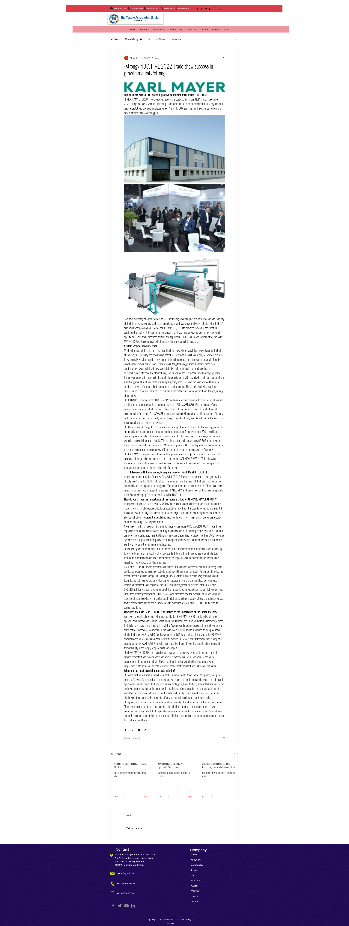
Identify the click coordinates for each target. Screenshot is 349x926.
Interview (176, 39)
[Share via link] (145, 729)
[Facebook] (197, 9)
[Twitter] (201, 9)
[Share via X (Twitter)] (132, 729)
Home (194, 854)
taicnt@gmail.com (120, 8)
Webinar (195, 891)
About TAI (196, 859)
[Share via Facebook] (125, 729)
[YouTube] (205, 9)
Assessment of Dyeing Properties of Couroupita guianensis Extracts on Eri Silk (218, 765)
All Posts (115, 39)
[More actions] (223, 58)
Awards (194, 885)
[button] (192, 29)
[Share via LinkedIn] (138, 729)
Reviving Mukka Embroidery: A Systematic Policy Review (170, 765)
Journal (194, 870)
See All (236, 753)
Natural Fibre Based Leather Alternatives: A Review (130, 765)
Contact (195, 901)
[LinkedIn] (209, 9)
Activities (195, 880)
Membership (197, 865)
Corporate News (156, 39)
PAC (193, 875)
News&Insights (133, 39)
